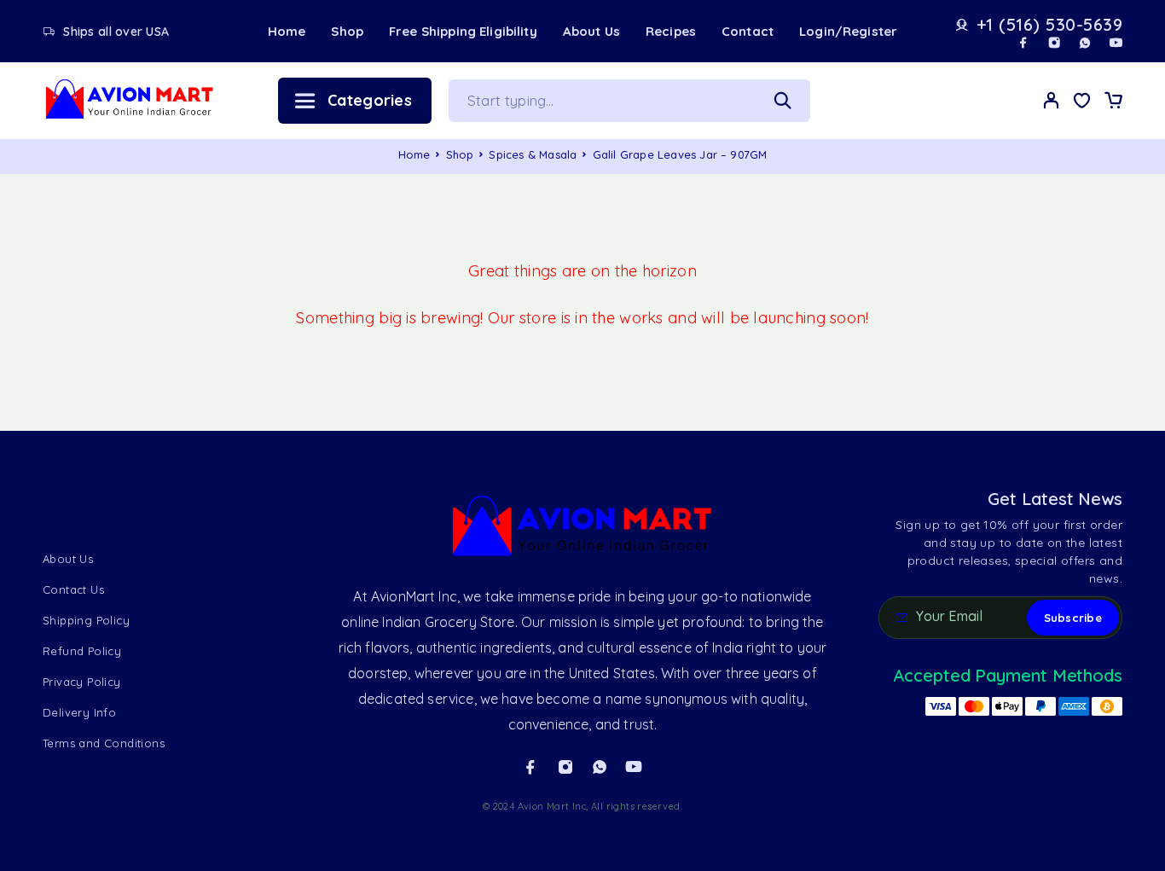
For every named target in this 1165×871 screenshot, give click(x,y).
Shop (347, 31)
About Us (591, 31)
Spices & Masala (533, 154)
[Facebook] (1023, 42)
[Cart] (1113, 102)
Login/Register (848, 31)
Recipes (671, 31)
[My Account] (1051, 100)
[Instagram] (1054, 42)
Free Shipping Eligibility (463, 31)
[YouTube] (1115, 42)
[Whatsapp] (1084, 42)
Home (287, 31)
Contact (748, 31)
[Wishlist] (1082, 102)
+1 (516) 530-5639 (1050, 25)
